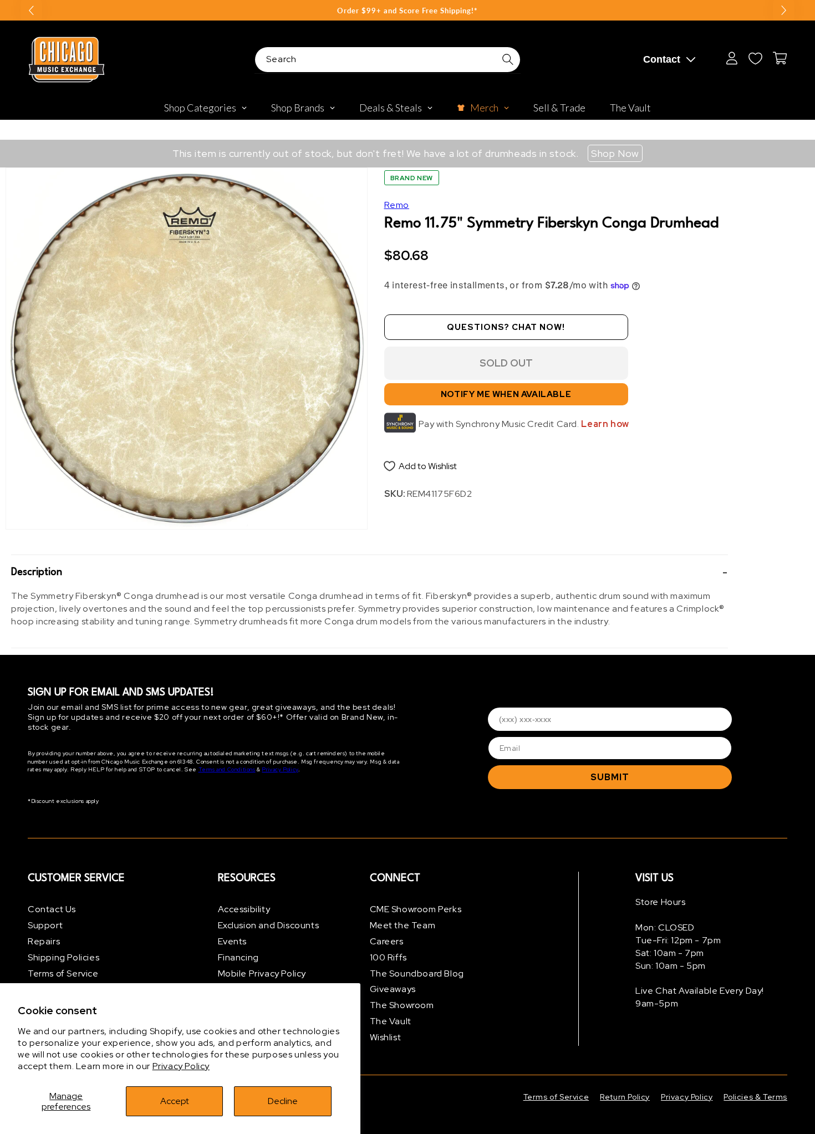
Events (232, 941)
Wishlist (385, 1037)
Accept (174, 1101)
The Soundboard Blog (417, 973)
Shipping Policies (63, 957)
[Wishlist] (755, 58)
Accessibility (244, 909)
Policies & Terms (755, 1097)
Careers (387, 941)
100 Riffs (388, 957)
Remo (396, 205)
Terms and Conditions (227, 769)
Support (45, 925)
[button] (369, 573)
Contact (661, 59)
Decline (283, 1101)
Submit (609, 777)
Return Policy (625, 1097)
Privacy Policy (181, 1066)
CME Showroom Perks (416, 909)
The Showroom (402, 1005)
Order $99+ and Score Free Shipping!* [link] (407, 10)
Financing (238, 957)
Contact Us (52, 909)
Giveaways (393, 989)
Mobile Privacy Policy (262, 973)
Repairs (44, 941)
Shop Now (615, 153)
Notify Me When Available (506, 394)
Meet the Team (403, 925)
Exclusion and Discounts (268, 925)
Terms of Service (63, 973)
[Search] (508, 59)
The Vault (390, 1021)
